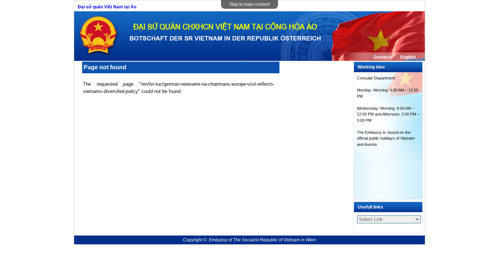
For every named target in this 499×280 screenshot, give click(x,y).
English (408, 57)
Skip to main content (249, 4)
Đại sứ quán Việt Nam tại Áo (107, 6)
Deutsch (382, 57)
